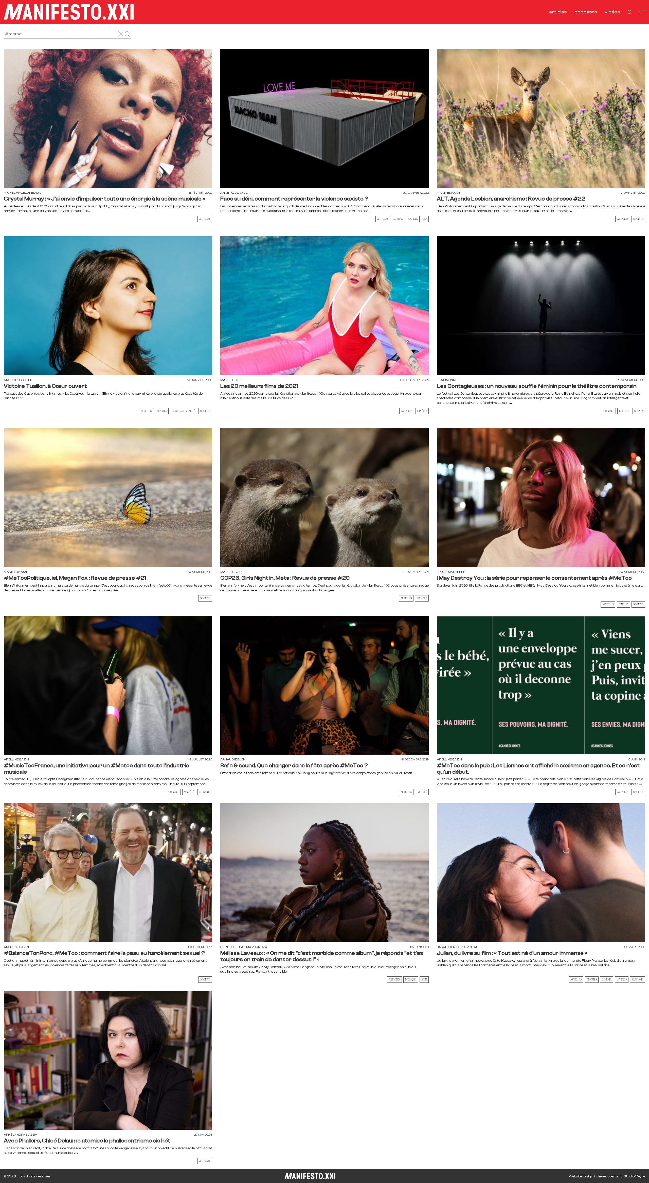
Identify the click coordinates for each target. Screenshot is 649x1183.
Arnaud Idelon (232, 759)
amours (162, 411)
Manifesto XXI (448, 192)
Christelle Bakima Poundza (243, 947)
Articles (204, 219)
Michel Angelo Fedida (22, 192)
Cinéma (422, 411)
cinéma (606, 979)
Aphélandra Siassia (20, 1134)
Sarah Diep (446, 947)
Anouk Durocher (18, 380)
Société (638, 219)
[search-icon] (630, 12)
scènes (398, 219)
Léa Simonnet (448, 380)
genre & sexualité (183, 411)
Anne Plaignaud (234, 192)
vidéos (612, 12)
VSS (425, 219)
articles (558, 12)
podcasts (585, 12)
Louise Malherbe (451, 572)
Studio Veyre (634, 1176)
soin (424, 979)
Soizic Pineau (467, 947)
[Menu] (642, 12)
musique (204, 792)
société (413, 219)
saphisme (637, 979)
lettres (624, 411)
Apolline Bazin (16, 759)
